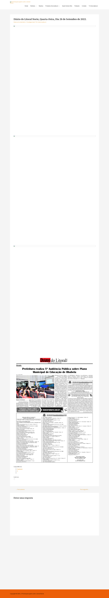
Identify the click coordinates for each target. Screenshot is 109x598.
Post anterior (20, 489)
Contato (84, 6)
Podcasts (77, 6)
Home (26, 6)
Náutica (41, 6)
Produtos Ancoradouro (51, 6)
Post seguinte (84, 489)
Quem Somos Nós (67, 6)
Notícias (32, 6)
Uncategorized (30, 22)
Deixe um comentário (19, 22)
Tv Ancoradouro (93, 6)
